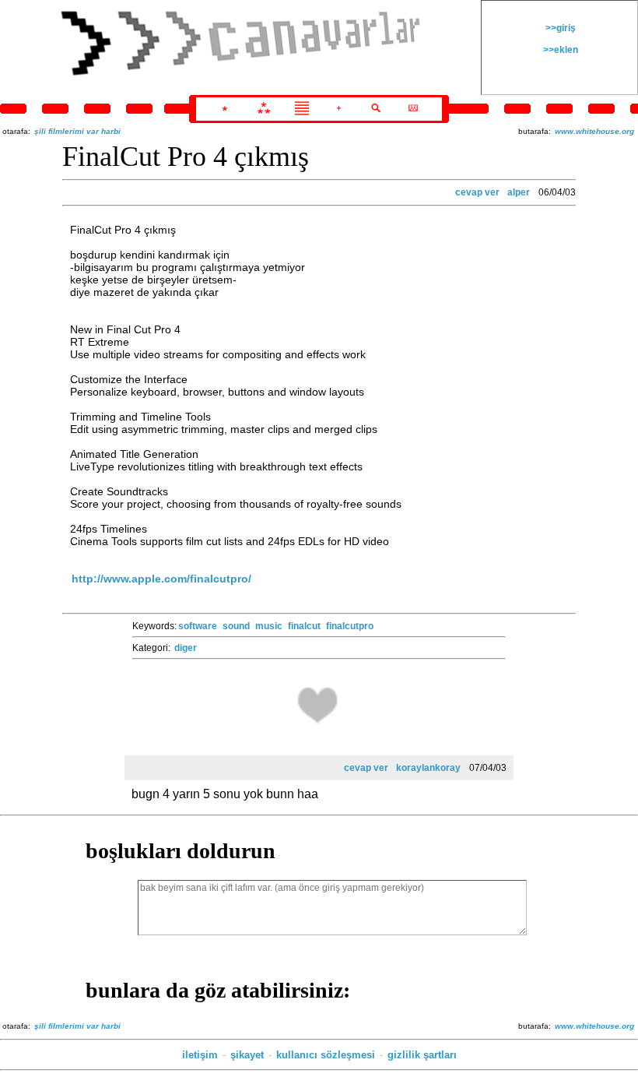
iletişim (200, 1055)
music (268, 626)
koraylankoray (428, 767)
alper (518, 192)
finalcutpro (349, 626)
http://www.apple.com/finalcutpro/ (161, 578)
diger (185, 647)
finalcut (304, 626)
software (197, 626)
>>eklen (559, 49)
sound (236, 626)
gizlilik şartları (422, 1055)
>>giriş (559, 28)
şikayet (247, 1055)
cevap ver (477, 192)
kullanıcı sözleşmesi (325, 1055)
